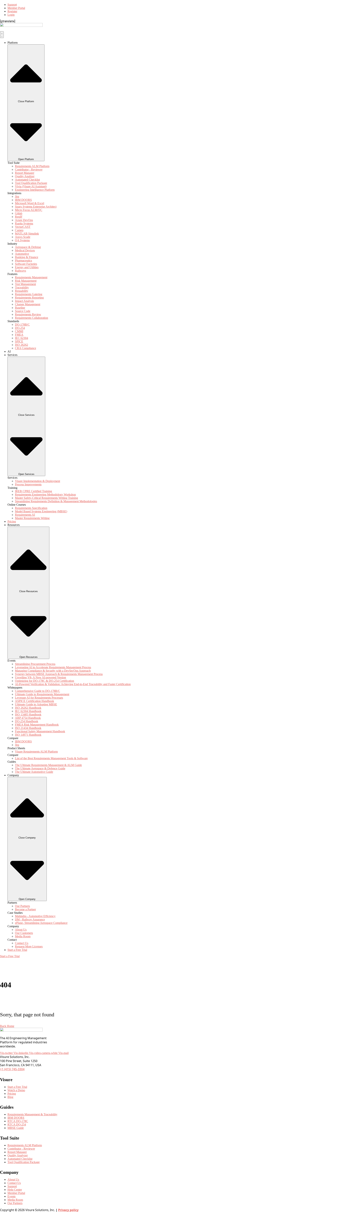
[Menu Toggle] (2, 34)
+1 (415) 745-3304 (12, 1069)
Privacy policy (68, 1210)
